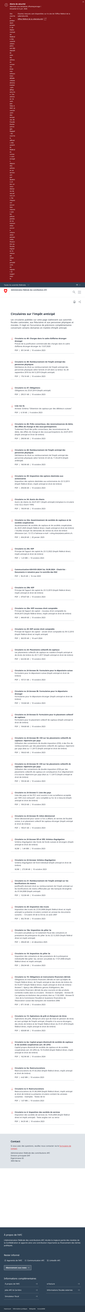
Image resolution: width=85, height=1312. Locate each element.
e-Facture (51, 1284)
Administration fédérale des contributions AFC (29, 290)
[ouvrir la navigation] (79, 292)
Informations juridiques (20, 1309)
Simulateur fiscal (12, 1296)
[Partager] (79, 301)
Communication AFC (35, 1260)
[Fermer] (83, 2)
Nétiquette (32, 1309)
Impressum (7, 1309)
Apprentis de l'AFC (14, 1260)
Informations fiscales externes (60, 1290)
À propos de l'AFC (12, 1284)
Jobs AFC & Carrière (13, 1290)
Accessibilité (41, 1309)
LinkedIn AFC (54, 1260)
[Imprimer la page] (74, 301)
